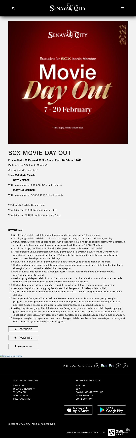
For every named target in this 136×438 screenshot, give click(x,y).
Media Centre (21, 398)
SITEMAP (80, 385)
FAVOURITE (25, 329)
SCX (77, 388)
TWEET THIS (25, 337)
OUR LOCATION (83, 398)
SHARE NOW (25, 346)
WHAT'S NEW (20, 395)
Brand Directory (24, 388)
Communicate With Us (89, 392)
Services (19, 385)
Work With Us (84, 395)
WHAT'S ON (19, 392)
